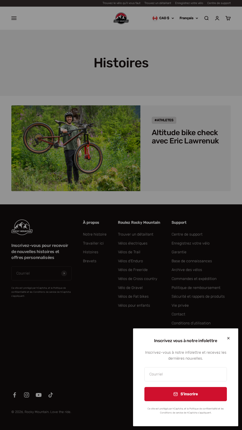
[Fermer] (228, 338)
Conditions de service (171, 412)
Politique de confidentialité (203, 408)
